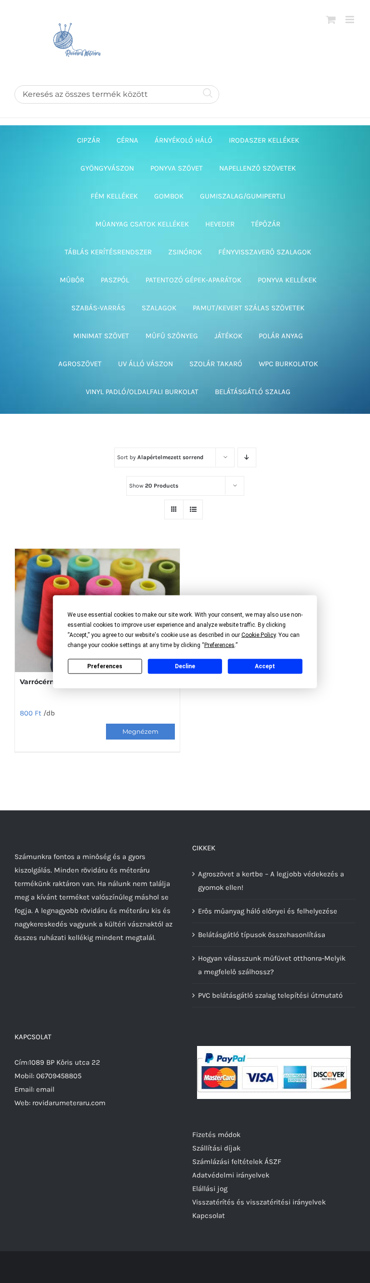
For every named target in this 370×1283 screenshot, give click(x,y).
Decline (185, 666)
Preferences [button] (219, 644)
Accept (265, 666)
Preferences (104, 666)
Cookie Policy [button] (258, 634)
